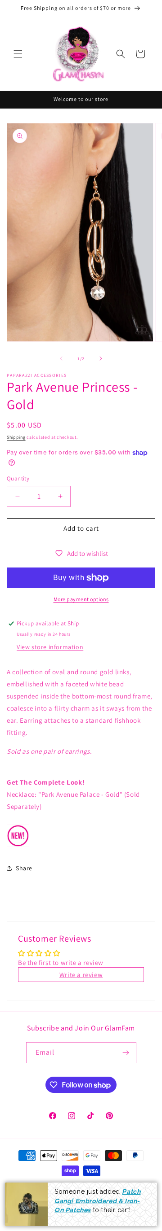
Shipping (16, 437)
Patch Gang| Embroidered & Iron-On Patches (97, 1201)
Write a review (81, 974)
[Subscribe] (126, 1052)
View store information (50, 647)
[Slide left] (61, 358)
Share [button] (24, 868)
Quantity (18, 478)
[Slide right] (101, 358)
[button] (18, 54)
